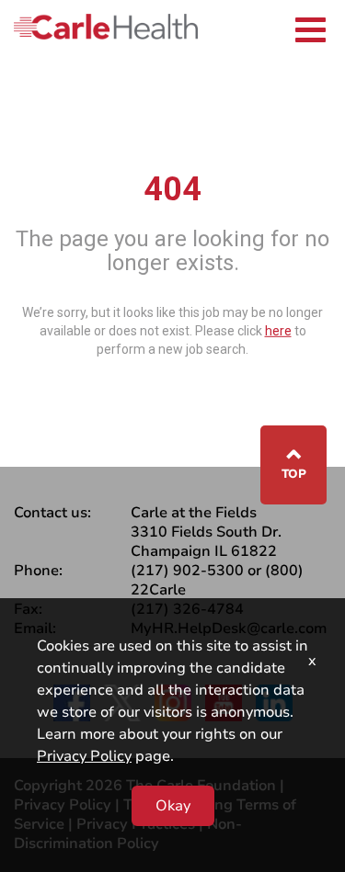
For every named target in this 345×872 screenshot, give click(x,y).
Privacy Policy (84, 756)
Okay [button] (172, 806)
